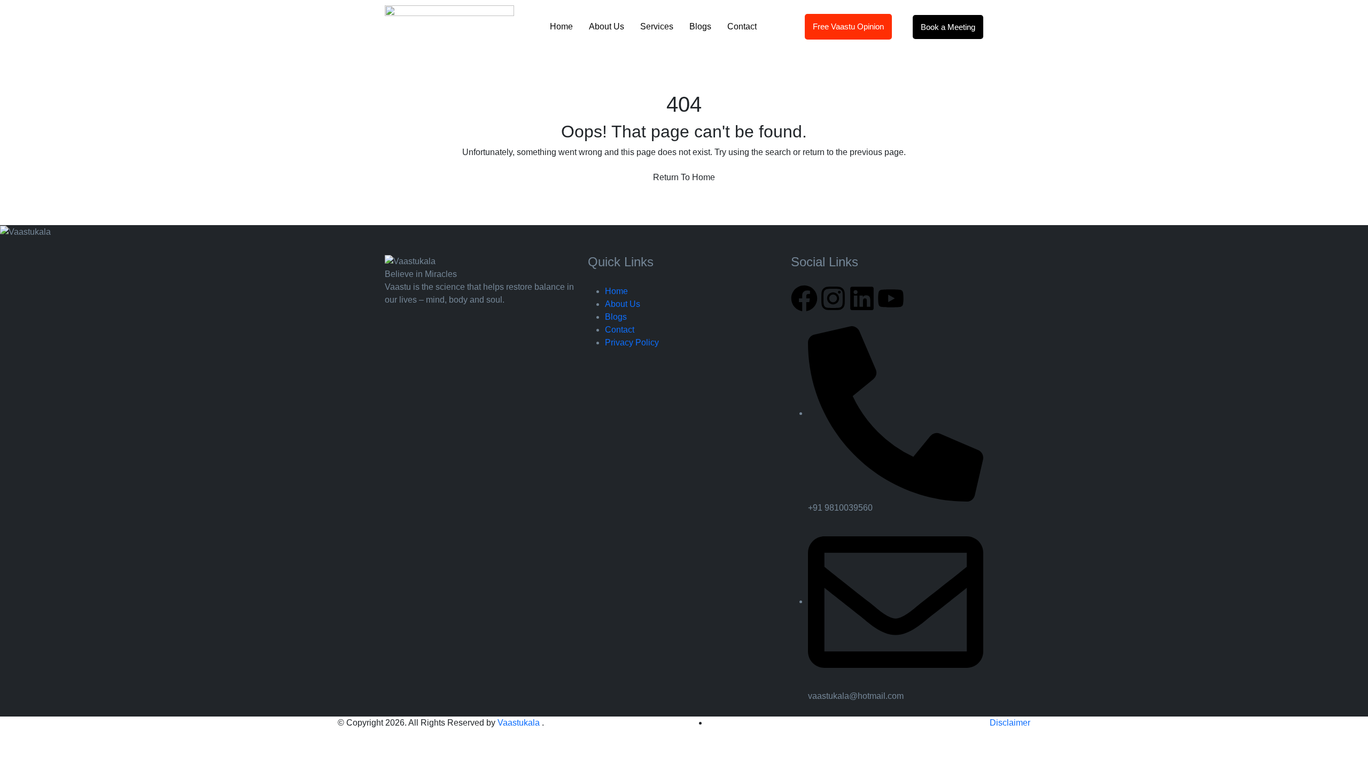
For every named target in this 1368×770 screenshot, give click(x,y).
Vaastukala (520, 722)
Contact (742, 26)
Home (561, 26)
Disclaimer (1010, 722)
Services (656, 26)
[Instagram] (833, 298)
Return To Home (684, 177)
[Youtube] (890, 298)
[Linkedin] (862, 298)
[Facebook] (804, 298)
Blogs (700, 26)
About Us (606, 26)
